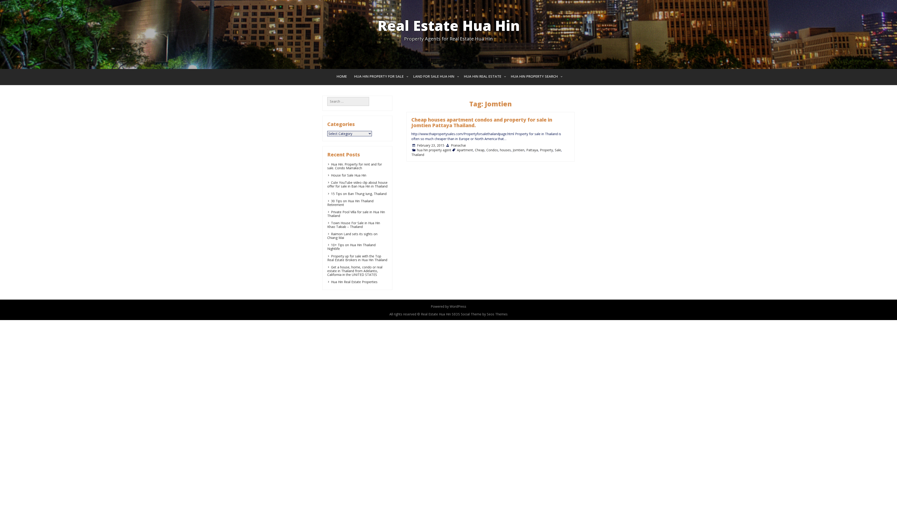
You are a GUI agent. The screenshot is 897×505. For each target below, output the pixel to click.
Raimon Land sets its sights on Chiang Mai (352, 236)
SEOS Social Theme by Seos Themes (480, 314)
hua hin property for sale (379, 76)
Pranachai (458, 145)
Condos (492, 150)
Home (342, 76)
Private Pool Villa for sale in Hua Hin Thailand (356, 214)
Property (546, 150)
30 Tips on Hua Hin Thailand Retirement (350, 203)
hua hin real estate (482, 76)
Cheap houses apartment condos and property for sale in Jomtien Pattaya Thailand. (481, 122)
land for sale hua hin (433, 76)
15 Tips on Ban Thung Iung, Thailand (359, 193)
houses (505, 150)
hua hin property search (534, 76)
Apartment (465, 150)
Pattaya (532, 150)
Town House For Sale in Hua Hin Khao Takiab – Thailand (353, 225)
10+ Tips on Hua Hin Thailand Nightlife (351, 247)
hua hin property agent (434, 150)
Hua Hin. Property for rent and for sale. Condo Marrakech (354, 166)
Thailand (417, 154)
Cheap (479, 150)
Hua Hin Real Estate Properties (354, 282)
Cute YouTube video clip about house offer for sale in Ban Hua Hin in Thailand (357, 184)
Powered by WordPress (448, 306)
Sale (558, 150)
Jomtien (518, 150)
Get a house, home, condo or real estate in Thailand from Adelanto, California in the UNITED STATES (354, 271)
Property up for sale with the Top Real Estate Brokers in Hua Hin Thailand (357, 258)
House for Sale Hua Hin (348, 175)
